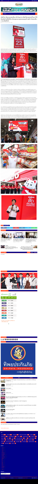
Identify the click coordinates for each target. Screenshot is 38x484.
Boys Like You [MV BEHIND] (10, 409)
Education (33, 436)
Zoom (8, 225)
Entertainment (31, 438)
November (3, 454)
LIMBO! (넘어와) (8, 392)
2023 (3, 451)
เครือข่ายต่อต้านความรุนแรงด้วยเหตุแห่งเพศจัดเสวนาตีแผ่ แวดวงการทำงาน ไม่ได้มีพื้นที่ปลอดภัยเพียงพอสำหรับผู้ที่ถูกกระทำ (31, 240)
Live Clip (13, 443)
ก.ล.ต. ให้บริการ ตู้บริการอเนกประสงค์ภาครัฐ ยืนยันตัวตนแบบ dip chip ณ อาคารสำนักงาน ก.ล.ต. (20, 413)
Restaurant (18, 441)
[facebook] (32, 0)
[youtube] (34, 0)
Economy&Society (11, 436)
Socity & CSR (3, 436)
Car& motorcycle (25, 436)
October (3, 455)
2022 (3, 469)
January (3, 467)
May (2, 462)
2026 (3, 447)
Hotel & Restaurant (19, 438)
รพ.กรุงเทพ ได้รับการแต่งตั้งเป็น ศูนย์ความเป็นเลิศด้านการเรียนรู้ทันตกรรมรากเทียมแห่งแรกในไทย (18, 240)
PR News (8, 434)
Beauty (2, 441)
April (2, 463)
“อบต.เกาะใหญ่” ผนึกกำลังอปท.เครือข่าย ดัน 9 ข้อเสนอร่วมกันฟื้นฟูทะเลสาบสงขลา (6, 240)
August (3, 458)
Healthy (2, 438)
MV (1, 443)
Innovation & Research (23, 434)
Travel (8, 438)
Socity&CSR (24, 441)
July (2, 459)
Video (12, 438)
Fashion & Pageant (31, 441)
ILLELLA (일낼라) (8, 388)
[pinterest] (35, 0)
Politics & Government (9, 441)
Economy (5, 225)
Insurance (14, 434)
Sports (18, 436)
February (3, 466)
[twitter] (33, 0)
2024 (3, 450)
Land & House (7, 443)
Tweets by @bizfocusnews (5, 428)
